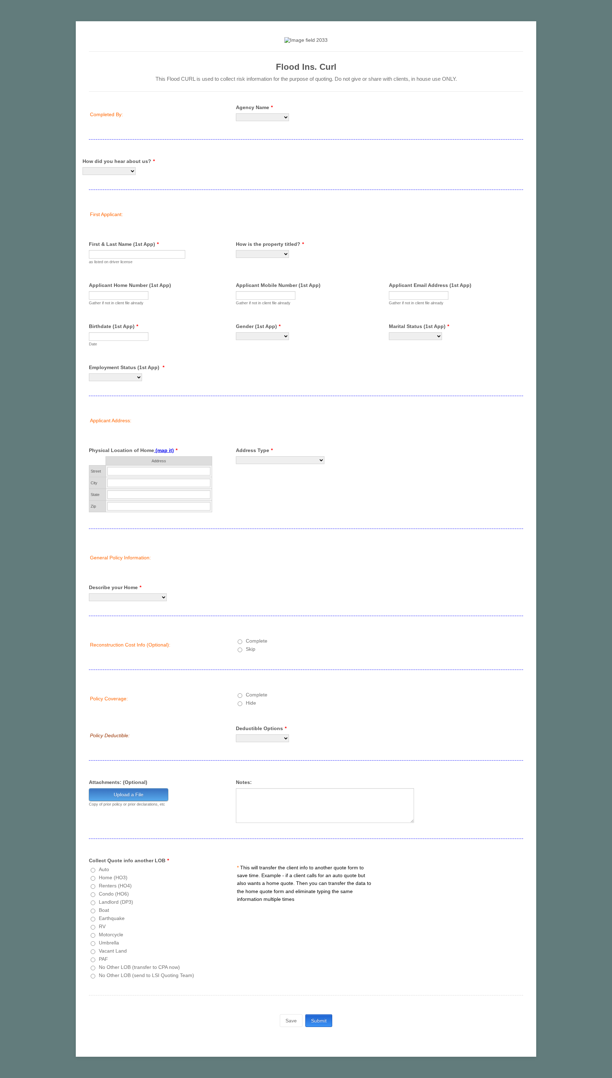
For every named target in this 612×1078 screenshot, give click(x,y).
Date (93, 344)
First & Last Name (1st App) (124, 244)
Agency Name (254, 107)
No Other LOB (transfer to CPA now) (139, 967)
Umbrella (109, 943)
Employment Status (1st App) (126, 367)
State (95, 494)
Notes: (244, 782)
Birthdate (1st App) (113, 326)
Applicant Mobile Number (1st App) (278, 285)
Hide (251, 703)
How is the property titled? (270, 244)
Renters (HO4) (115, 885)
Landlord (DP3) (116, 902)
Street (96, 471)
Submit (319, 1020)
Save (291, 1020)
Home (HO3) (113, 877)
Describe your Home (115, 587)
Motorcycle (111, 934)
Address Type (254, 450)
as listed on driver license (110, 262)
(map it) (164, 450)
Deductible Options (261, 728)
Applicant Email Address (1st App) (430, 285)
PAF (103, 959)
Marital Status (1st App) (419, 326)
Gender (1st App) (258, 326)
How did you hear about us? (119, 161)
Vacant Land (113, 951)
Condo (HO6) (114, 894)
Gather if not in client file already (116, 303)
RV (102, 926)
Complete (256, 641)
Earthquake (112, 918)
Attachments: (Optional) (118, 782)
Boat (104, 910)
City (94, 483)
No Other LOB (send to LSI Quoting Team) (146, 975)
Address (159, 461)
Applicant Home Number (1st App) (130, 285)
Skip (250, 649)
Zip (93, 506)
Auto (104, 869)
